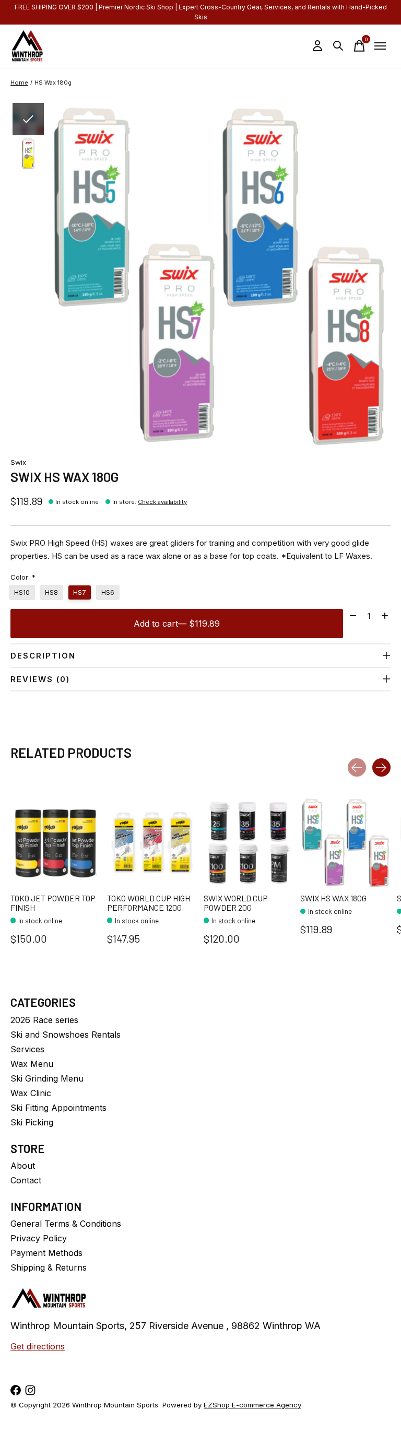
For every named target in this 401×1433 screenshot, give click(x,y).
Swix (18, 462)
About (22, 1165)
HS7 (79, 592)
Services (27, 1049)
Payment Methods (46, 1253)
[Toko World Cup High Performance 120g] (152, 842)
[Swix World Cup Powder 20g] (249, 842)
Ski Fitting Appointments (58, 1107)
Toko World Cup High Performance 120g (148, 902)
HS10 (22, 592)
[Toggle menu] (380, 46)
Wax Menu (31, 1064)
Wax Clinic (30, 1093)
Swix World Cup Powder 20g (236, 902)
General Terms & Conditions (65, 1223)
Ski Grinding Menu (47, 1078)
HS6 (107, 592)
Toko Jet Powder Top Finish (53, 902)
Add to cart (177, 623)
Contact (25, 1180)
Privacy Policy (38, 1238)
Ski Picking (31, 1122)
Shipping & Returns (48, 1267)
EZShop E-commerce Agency (252, 1405)
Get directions (37, 1346)
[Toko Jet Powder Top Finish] (55, 842)
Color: (23, 577)
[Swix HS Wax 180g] (345, 842)
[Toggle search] (338, 46)
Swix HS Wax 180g (333, 898)
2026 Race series (44, 1020)
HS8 (51, 592)
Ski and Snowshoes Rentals (65, 1034)
